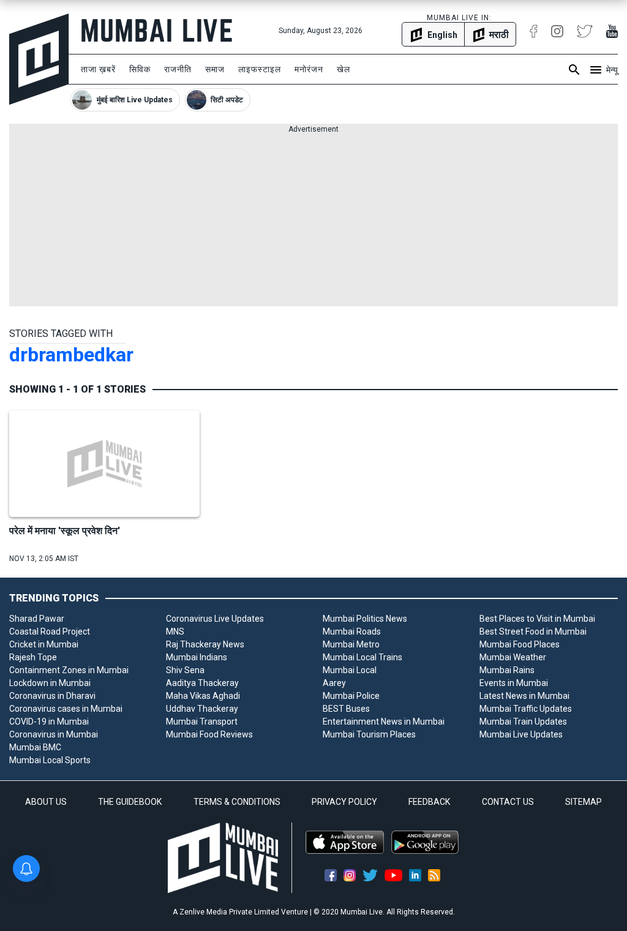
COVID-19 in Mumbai (49, 721)
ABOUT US (46, 802)
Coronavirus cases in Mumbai (65, 709)
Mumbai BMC (35, 747)
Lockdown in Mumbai (50, 683)
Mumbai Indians (196, 657)
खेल (343, 69)
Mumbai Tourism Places (369, 734)
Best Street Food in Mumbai (533, 631)
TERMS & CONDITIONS (236, 802)
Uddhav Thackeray (202, 709)
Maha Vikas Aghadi (203, 696)
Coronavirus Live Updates (215, 619)
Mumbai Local (350, 670)
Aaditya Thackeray (202, 683)
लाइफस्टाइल (259, 69)
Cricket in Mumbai (43, 644)
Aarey (334, 683)
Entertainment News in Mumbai (384, 721)
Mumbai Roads (352, 631)
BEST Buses (346, 709)
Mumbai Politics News (365, 619)
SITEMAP (583, 802)
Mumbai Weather (512, 657)
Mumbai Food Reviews (209, 734)
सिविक (140, 69)
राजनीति (178, 69)
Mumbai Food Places (519, 644)
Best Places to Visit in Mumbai (537, 619)
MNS (175, 631)
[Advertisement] (313, 220)
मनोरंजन (309, 69)
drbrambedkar (71, 354)
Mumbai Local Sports (50, 760)
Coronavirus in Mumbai (53, 734)
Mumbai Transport (202, 721)
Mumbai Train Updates (523, 721)
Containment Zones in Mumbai (69, 670)
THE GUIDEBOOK (130, 802)
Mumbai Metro (351, 644)
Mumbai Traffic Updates (525, 709)
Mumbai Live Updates (521, 734)
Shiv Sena (185, 670)
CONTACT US (508, 802)
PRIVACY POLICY (344, 802)
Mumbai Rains (507, 670)
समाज (215, 69)
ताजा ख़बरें (98, 69)
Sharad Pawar (36, 619)
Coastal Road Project (49, 631)
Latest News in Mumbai (524, 696)
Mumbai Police (351, 696)
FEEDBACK (429, 802)
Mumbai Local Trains (362, 657)
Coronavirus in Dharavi (52, 696)
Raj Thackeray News (205, 644)
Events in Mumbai (513, 683)
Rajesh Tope (33, 657)
